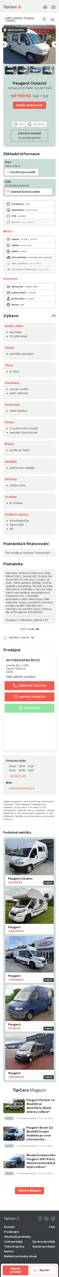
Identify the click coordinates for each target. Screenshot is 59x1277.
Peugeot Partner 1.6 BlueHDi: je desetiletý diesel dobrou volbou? (40, 1106)
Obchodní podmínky (17, 1236)
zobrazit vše (18, 775)
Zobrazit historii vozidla (25, 191)
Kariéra (8, 1251)
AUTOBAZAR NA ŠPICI (23, 660)
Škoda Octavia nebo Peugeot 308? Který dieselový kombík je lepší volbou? (41, 1161)
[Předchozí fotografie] (4, 44)
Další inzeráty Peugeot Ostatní (19, 19)
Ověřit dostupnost (29, 105)
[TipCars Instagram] (53, 1218)
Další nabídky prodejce (21, 676)
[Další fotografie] (55, 44)
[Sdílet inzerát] (44, 19)
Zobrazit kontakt (29, 136)
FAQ (52, 1227)
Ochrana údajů (13, 1241)
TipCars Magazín (29, 1190)
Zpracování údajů (43, 1241)
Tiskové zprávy (14, 1246)
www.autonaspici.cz (22, 788)
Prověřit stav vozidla (22, 172)
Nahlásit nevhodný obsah (20, 1256)
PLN (45, 96)
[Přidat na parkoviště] (52, 19)
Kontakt (9, 1227)
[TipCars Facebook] (40, 1218)
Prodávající (11, 1231)
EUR (36, 96)
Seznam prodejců (43, 1246)
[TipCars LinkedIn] (46, 1218)
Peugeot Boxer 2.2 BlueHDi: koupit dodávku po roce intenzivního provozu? (39, 1133)
